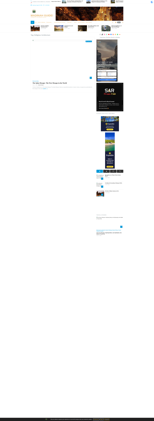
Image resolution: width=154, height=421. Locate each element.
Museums (69, 22)
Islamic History (89, 22)
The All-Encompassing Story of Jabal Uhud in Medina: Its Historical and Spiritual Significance (106, 1)
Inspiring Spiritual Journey (59, 22)
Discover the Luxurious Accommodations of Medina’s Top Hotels (109, 231)
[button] (97, 225)
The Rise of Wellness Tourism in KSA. (112, 191)
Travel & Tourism (81, 22)
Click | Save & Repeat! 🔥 (104, 108)
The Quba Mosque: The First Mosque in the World (50, 83)
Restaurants (49, 22)
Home (35, 22)
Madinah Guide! (42, 15)
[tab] (99, 171)
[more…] (45, 88)
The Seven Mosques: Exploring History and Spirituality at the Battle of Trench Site (57, 1)
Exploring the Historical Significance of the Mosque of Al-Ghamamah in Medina (81, 1)
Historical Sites (36, 81)
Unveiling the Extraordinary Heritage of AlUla (113, 183)
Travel (75, 22)
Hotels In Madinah (41, 22)
